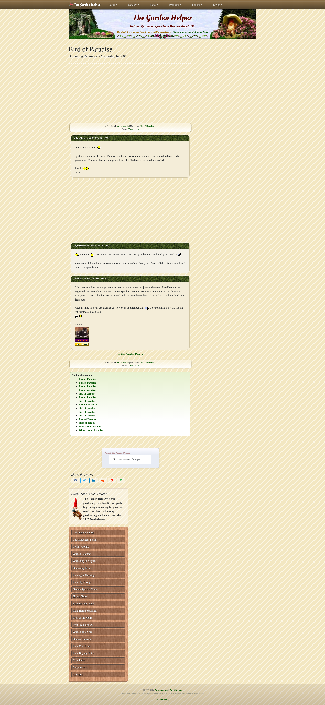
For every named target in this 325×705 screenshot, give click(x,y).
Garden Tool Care (82, 632)
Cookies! (78, 674)
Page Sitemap (175, 689)
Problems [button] (174, 4)
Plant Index (79, 660)
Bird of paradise (87, 390)
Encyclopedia (80, 667)
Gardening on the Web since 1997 (190, 32)
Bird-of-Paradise (87, 419)
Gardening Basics (82, 568)
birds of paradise (87, 422)
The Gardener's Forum (85, 539)
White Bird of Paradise (91, 430)
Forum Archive (81, 546)
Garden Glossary (82, 639)
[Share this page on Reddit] (103, 480)
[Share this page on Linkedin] (93, 480)
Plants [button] (153, 4)
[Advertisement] (130, 90)
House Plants (80, 596)
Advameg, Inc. (161, 689)
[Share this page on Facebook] (75, 480)
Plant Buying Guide (83, 603)
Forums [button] (196, 4)
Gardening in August (84, 561)
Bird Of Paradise (147, 126)
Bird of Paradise (87, 379)
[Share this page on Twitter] (84, 480)
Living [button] (216, 4)
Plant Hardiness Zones (85, 610)
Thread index (133, 129)
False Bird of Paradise (90, 426)
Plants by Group (81, 582)
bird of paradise (123, 126)
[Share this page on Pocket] (112, 480)
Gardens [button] (132, 4)
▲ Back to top (162, 699)
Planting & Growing (84, 575)
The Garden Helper (87, 4)
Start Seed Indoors (83, 624)
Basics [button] (111, 4)
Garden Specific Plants (85, 589)
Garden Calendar (82, 553)
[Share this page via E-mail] (121, 480)
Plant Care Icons (82, 646)
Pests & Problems (82, 617)
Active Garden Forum (130, 354)
